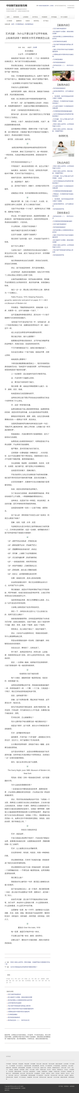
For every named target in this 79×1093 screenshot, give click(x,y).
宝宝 (36, 980)
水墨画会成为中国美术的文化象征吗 (18, 1011)
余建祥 (47, 978)
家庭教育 (43, 978)
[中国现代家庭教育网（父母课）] (16, 5)
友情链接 (72, 1086)
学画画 (25, 978)
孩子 (39, 978)
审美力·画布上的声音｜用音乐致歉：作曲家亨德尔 (62, 130)
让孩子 (19, 978)
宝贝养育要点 (28, 980)
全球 (17, 980)
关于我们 (61, 1086)
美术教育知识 (29, 24)
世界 (43, 980)
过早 (22, 978)
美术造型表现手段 (58, 209)
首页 (12, 24)
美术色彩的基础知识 (14, 1017)
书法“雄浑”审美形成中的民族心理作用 (19, 1006)
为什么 (12, 978)
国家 (33, 980)
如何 (20, 980)
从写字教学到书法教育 (14, 1003)
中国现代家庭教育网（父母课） (46, 5)
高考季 (35, 47)
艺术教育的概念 (12, 1014)
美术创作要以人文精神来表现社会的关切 (20, 1000)
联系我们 (66, 1086)
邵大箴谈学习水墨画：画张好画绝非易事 (20, 997)
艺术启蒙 (8, 978)
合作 (7, 982)
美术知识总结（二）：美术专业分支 (18, 1020)
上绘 (29, 978)
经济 (39, 980)
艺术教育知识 (20, 24)
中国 (32, 978)
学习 (10, 982)
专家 (46, 980)
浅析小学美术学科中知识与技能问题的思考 (21, 1009)
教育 (23, 980)
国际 (10, 980)
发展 (7, 980)
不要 (16, 978)
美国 (36, 978)
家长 (13, 980)
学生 (49, 980)
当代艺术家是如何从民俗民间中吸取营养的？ (23, 967)
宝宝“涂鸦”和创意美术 (14, 994)
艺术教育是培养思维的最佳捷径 (62, 111)
